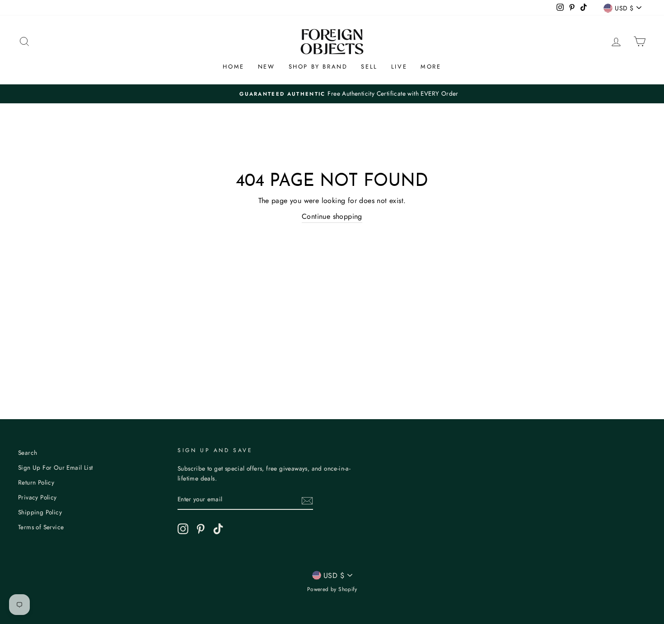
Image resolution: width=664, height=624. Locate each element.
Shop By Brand (318, 66)
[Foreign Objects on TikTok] (218, 528)
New (266, 66)
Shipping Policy (40, 512)
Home (233, 66)
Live (399, 66)
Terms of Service (41, 527)
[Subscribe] (307, 500)
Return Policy (36, 482)
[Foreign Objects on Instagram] (183, 528)
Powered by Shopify (332, 589)
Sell (369, 66)
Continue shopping (332, 216)
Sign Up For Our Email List (55, 467)
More (431, 66)
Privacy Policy (37, 497)
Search (27, 452)
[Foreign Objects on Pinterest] (200, 528)
